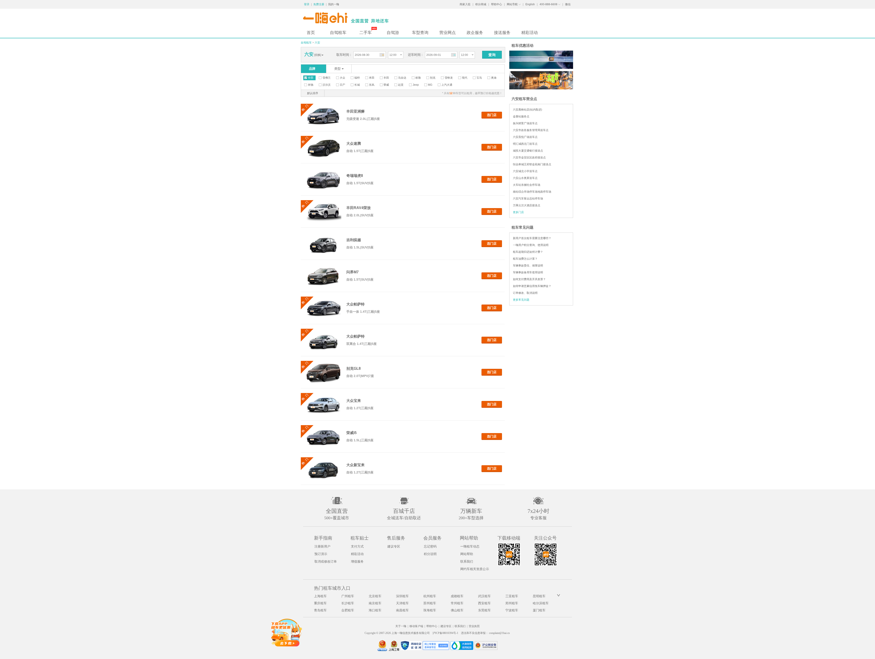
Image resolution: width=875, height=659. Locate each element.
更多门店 (518, 212)
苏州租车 (429, 603)
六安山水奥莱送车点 (525, 178)
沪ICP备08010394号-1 (445, 633)
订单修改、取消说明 (525, 293)
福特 (357, 77)
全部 (310, 77)
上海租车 (320, 596)
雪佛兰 (326, 77)
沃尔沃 (326, 84)
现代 (464, 77)
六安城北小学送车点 (525, 171)
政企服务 (475, 32)
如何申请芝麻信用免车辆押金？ (532, 286)
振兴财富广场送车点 (525, 123)
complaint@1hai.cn (499, 633)
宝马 (479, 77)
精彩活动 (529, 32)
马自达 (402, 77)
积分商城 (480, 4)
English (530, 4)
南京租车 (375, 603)
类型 (337, 68)
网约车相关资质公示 (474, 569)
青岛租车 (320, 610)
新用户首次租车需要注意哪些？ (532, 238)
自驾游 (393, 32)
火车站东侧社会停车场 (526, 184)
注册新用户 (322, 546)
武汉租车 (484, 596)
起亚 (401, 84)
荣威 (386, 84)
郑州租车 (511, 603)
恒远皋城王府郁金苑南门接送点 (532, 164)
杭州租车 (429, 596)
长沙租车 (347, 603)
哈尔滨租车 (541, 603)
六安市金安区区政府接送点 (529, 157)
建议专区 (393, 546)
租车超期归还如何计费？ (528, 251)
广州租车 (347, 596)
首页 (311, 32)
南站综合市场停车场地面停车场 (532, 191)
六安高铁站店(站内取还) (527, 109)
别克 (432, 77)
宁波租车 (511, 610)
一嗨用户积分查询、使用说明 (530, 245)
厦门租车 (539, 610)
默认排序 (312, 93)
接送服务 (502, 32)
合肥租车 (347, 610)
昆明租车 (539, 596)
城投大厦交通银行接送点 (528, 150)
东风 (371, 84)
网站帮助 (466, 554)
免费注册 (318, 4)
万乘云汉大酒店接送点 (526, 205)
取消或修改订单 (325, 561)
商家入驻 (465, 4)
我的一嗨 (333, 4)
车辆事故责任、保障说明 (528, 265)
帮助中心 (496, 4)
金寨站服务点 (521, 116)
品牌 (312, 68)
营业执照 (474, 626)
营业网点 (447, 32)
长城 (357, 84)
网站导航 (512, 4)
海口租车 (375, 610)
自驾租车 (338, 32)
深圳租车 (402, 596)
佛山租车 (457, 610)
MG (430, 84)
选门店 (492, 115)
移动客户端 (416, 626)
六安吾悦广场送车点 (525, 137)
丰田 (386, 77)
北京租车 (375, 596)
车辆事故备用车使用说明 (528, 272)
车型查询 (420, 32)
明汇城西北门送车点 (525, 143)
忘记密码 (430, 546)
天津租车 (402, 603)
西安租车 (484, 603)
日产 (342, 84)
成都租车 (457, 596)
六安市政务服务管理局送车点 (530, 130)
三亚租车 (511, 596)
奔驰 (310, 84)
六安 (317, 42)
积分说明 (430, 554)
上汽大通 (446, 84)
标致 (418, 77)
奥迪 (494, 77)
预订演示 (320, 554)
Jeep (416, 84)
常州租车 (457, 603)
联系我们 (466, 561)
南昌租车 (402, 610)
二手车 (365, 32)
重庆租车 (320, 603)
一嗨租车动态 (469, 546)
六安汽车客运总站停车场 (528, 198)
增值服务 (357, 561)
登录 (306, 4)
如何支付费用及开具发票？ (529, 279)
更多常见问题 (521, 299)
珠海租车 (429, 610)
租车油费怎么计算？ (525, 258)
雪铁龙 (449, 77)
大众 (342, 77)
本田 (371, 77)
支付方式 (357, 546)
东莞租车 (484, 610)
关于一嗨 (400, 626)
